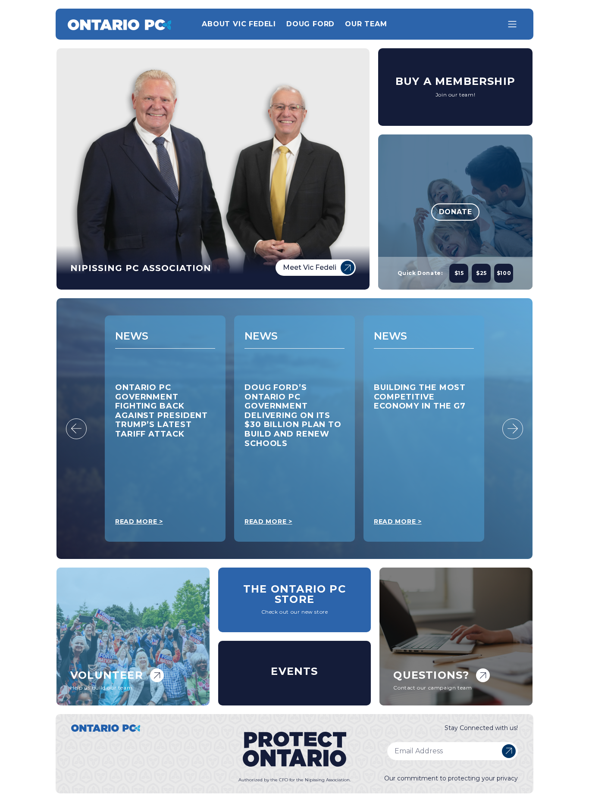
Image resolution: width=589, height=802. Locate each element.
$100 (504, 273)
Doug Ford (310, 24)
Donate (455, 212)
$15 (459, 273)
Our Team (366, 24)
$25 (481, 273)
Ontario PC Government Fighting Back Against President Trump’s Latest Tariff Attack (161, 411)
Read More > (139, 521)
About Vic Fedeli (239, 24)
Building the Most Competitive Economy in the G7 (420, 397)
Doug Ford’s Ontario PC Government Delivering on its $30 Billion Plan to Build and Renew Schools (292, 415)
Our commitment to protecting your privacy (451, 778)
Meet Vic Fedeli (309, 267)
